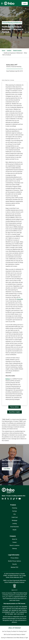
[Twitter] (8, 499)
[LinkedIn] (2, 499)
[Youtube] (20, 499)
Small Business (14, 526)
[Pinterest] (16, 499)
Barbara (8, 379)
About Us (14, 539)
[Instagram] (11, 499)
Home (3, 50)
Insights (9, 50)
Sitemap (14, 548)
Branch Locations (14, 545)
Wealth (14, 530)
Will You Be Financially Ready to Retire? (14, 634)
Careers (14, 542)
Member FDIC (14, 567)
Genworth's (20, 299)
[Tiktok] (14, 499)
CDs (14, 514)
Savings (14, 511)
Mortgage (14, 520)
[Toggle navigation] (2, 3)
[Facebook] (5, 499)
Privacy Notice (14, 558)
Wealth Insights (17, 50)
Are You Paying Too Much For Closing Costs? (14, 631)
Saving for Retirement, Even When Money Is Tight (14, 637)
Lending (14, 523)
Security (14, 564)
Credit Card (15, 517)
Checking (14, 508)
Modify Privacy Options (14, 561)
